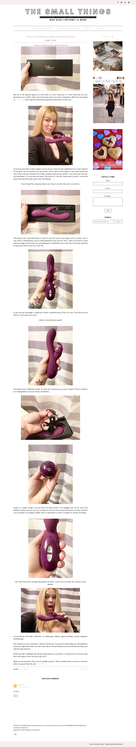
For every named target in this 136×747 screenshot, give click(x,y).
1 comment (84, 669)
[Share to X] (20, 669)
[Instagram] (125, 2)
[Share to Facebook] (22, 669)
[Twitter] (121, 2)
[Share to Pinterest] (25, 669)
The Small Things (99, 744)
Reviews (99, 28)
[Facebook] (102, 36)
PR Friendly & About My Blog (68, 28)
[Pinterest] (129, 2)
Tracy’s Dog (19, 100)
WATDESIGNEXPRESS (117, 744)
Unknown (21, 685)
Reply (15, 695)
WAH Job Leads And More (42, 28)
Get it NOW (41, 664)
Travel (87, 28)
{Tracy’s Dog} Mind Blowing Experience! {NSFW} (50, 36)
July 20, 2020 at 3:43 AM (24, 687)
